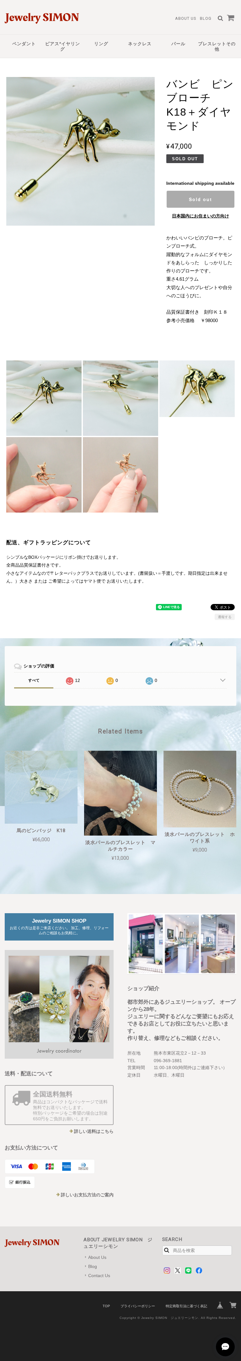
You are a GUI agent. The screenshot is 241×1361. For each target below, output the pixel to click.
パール (178, 43)
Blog (206, 18)
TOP (106, 1306)
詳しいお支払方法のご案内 (87, 1194)
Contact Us (99, 1275)
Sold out (200, 199)
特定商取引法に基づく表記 (186, 1306)
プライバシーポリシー (137, 1306)
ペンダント (24, 43)
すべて (34, 680)
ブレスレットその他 (217, 46)
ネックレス (140, 43)
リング (101, 43)
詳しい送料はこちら (94, 1131)
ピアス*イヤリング (62, 46)
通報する (225, 617)
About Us (185, 18)
